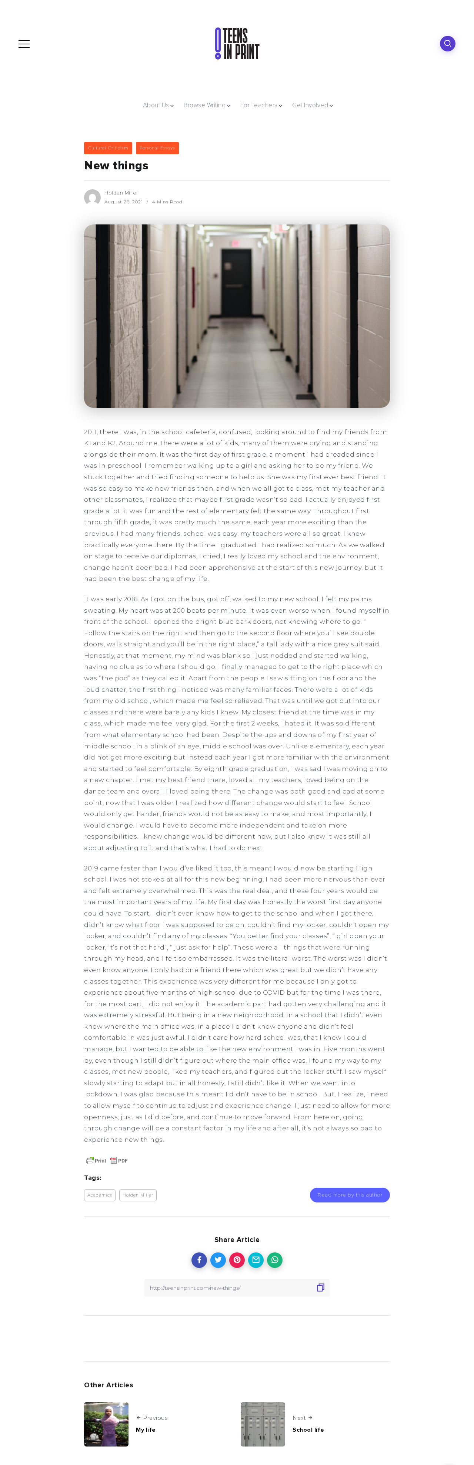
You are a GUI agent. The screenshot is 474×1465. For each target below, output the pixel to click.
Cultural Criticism (108, 148)
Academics (99, 1195)
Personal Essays (157, 148)
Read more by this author (350, 1195)
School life (308, 1430)
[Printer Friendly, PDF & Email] (107, 1160)
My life (146, 1430)
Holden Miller (121, 193)
